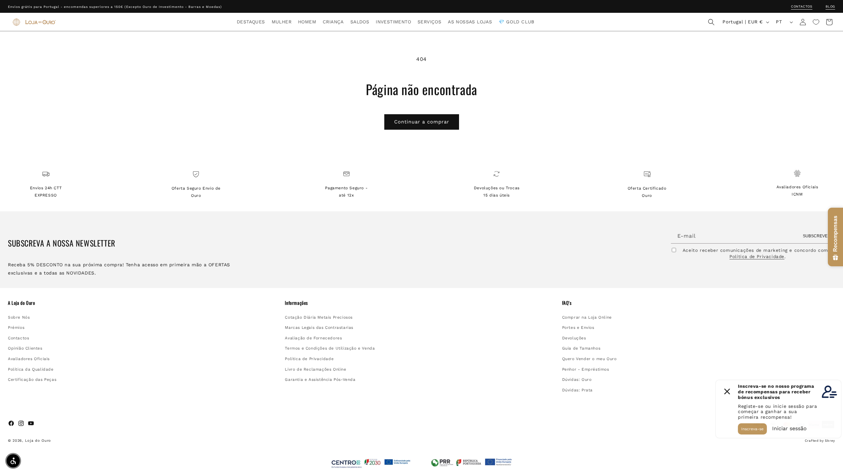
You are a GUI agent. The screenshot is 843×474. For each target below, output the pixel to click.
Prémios (16, 327)
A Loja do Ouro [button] (21, 303)
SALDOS (359, 21)
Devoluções (574, 338)
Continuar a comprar (421, 122)
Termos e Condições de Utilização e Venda (330, 348)
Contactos (801, 6)
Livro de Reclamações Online (315, 369)
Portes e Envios (578, 327)
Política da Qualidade (31, 369)
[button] (250, 21)
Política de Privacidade (756, 256)
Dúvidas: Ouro (577, 379)
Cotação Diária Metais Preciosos (319, 317)
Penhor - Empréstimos (585, 369)
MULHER (281, 21)
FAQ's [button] (567, 303)
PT (779, 21)
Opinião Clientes (25, 348)
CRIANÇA (333, 21)
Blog (830, 6)
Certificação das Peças (32, 379)
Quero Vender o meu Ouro (589, 358)
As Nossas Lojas (470, 21)
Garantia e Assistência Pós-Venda (320, 379)
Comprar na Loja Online (587, 317)
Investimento (393, 21)
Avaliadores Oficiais (29, 358)
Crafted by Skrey (820, 440)
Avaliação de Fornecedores (313, 338)
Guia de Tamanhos (581, 348)
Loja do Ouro (38, 440)
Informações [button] (296, 303)
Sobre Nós (19, 317)
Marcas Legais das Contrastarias (319, 327)
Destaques (251, 21)
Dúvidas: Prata (577, 390)
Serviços (429, 21)
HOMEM (307, 21)
